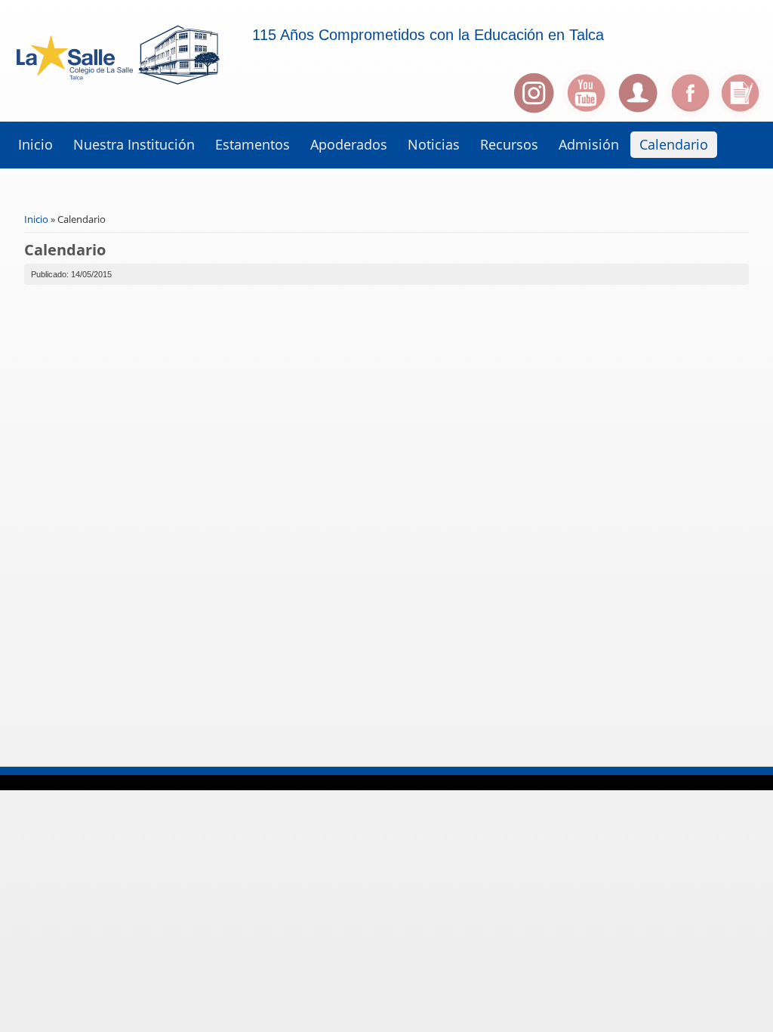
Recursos (509, 144)
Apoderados (348, 144)
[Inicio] (131, 97)
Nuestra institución (134, 144)
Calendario (673, 144)
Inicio (35, 144)
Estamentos (252, 144)
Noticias (434, 144)
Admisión (589, 144)
